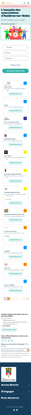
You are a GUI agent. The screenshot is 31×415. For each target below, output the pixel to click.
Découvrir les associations (8, 24)
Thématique (9, 47)
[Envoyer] (28, 350)
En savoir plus (15, 93)
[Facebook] (2, 340)
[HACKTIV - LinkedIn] (16, 410)
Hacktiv (21, 406)
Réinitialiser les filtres (15, 65)
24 (23, 298)
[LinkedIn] (9, 340)
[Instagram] (12, 340)
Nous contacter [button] (9, 329)
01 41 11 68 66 (6, 326)
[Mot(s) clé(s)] (5, 58)
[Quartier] (5, 53)
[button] (24, 3)
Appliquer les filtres (15, 71)
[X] (5, 340)
